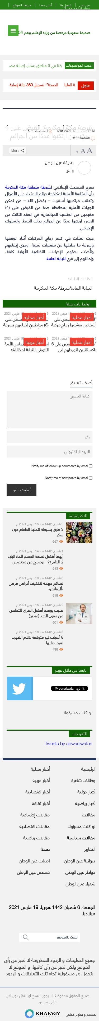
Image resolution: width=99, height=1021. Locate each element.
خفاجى (70, 1014)
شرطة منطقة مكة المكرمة (28, 186)
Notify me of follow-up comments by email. (59, 465)
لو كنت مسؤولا (81, 826)
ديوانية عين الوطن (79, 860)
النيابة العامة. (56, 258)
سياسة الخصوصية (77, 8)
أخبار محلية (40, 768)
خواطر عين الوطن (80, 871)
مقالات (88, 814)
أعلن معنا (45, 5)
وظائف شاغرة (83, 780)
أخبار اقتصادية (38, 791)
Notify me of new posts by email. (66, 477)
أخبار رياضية (85, 803)
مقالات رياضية (36, 837)
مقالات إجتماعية (35, 814)
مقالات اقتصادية (35, 826)
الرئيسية (88, 768)
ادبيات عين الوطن (34, 860)
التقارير (89, 848)
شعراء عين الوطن (80, 883)
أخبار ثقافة (41, 803)
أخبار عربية (41, 780)
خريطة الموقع (22, 5)
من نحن (84, 5)
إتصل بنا (65, 5)
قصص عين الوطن (33, 871)
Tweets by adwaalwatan (68, 743)
